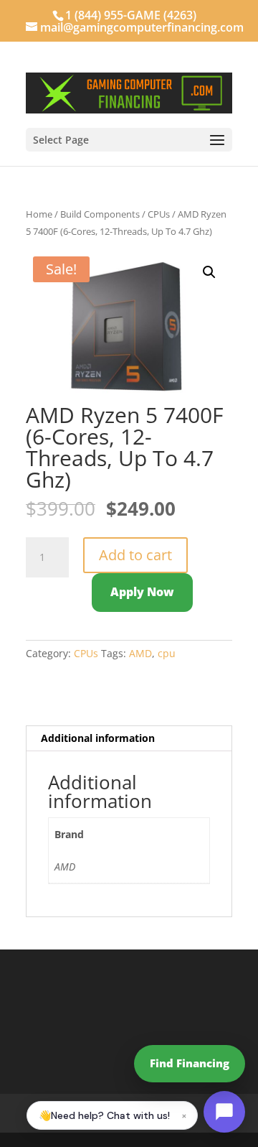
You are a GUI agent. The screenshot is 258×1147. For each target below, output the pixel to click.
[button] (209, 272)
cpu (167, 653)
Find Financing (189, 1063)
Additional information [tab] (98, 738)
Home (39, 214)
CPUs (159, 214)
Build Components (100, 214)
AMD (140, 653)
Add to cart (135, 555)
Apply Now (142, 592)
